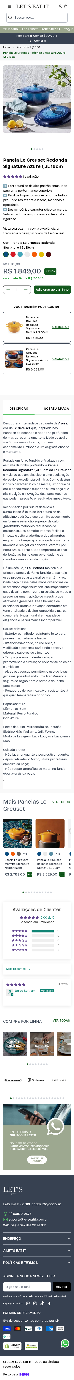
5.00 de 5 (47, 917)
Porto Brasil (51, 29)
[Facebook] (49, 1303)
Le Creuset (30, 29)
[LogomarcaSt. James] (36, 1080)
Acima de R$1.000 (28, 47)
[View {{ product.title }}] (14, 327)
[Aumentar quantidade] (25, 289)
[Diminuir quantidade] (8, 289)
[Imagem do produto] (6, 254)
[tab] (31, 149)
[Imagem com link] (37, 1137)
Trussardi (11, 29)
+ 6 (25, 853)
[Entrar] (60, 6)
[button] (37, 40)
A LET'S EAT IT (14, 1250)
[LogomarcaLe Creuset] (13, 1080)
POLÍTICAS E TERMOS (20, 1262)
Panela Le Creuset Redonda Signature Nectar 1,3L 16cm (37, 325)
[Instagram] (35, 1303)
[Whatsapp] (28, 1303)
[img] (15, 985)
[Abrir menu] (9, 6)
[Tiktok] (42, 1303)
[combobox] (37, 18)
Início (6, 47)
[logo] (32, 6)
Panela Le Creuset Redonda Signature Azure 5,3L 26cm (37, 357)
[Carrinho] (66, 6)
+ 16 (58, 853)
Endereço (12, 1238)
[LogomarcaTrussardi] (59, 1080)
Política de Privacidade (54, 1296)
